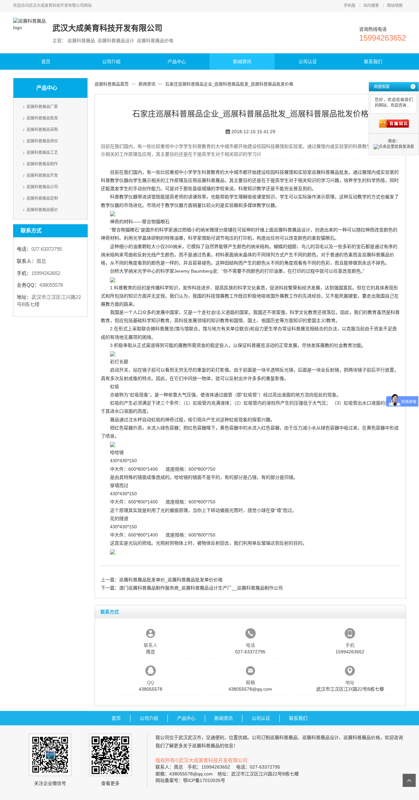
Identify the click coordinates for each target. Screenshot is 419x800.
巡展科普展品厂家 (42, 106)
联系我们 (373, 61)
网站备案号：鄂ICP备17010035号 (190, 780)
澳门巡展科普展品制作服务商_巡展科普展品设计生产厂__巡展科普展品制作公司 (201, 588)
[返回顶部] (409, 780)
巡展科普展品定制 (42, 198)
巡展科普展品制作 (42, 164)
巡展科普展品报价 (42, 210)
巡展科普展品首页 (112, 84)
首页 (45, 61)
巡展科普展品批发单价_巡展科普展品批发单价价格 (171, 579)
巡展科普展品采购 (42, 129)
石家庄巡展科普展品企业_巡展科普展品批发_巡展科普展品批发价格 (229, 84)
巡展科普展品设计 (292, 229)
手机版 (349, 6)
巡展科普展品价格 (361, 737)
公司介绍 (111, 61)
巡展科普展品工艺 (42, 152)
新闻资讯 (242, 61)
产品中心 (177, 61)
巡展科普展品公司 (42, 187)
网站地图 (395, 6)
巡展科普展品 (211, 180)
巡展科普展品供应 (42, 141)
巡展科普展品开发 (42, 175)
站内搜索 (371, 6)
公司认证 (308, 61)
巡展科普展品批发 (42, 118)
